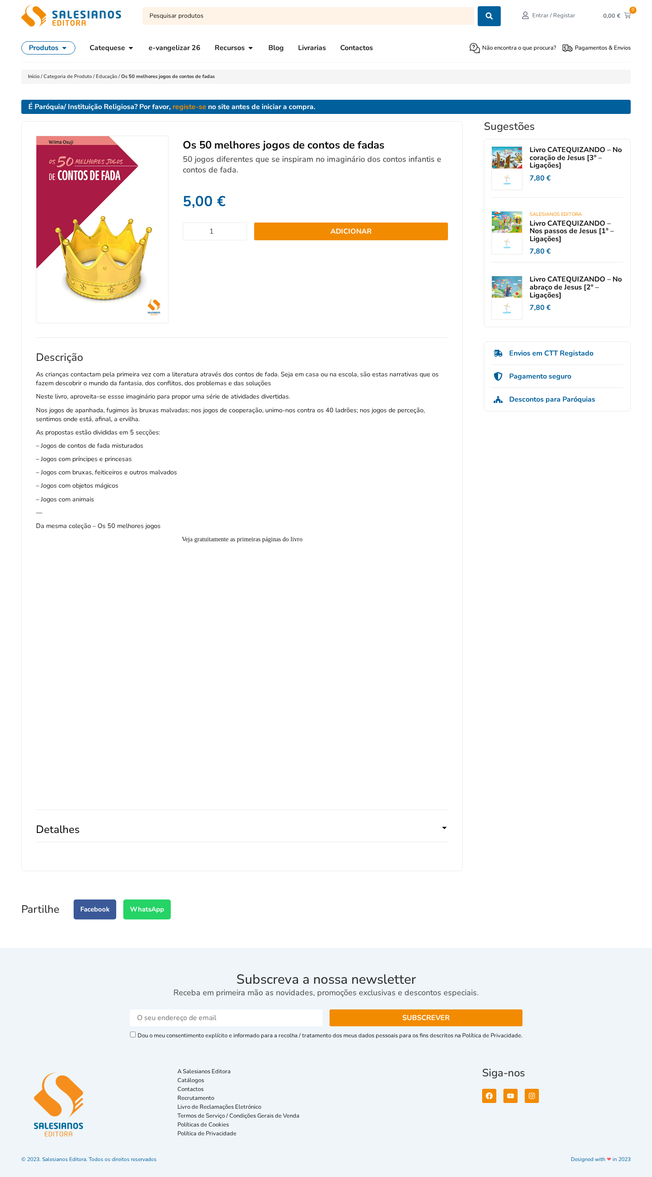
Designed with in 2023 (601, 1159)
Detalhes (58, 829)
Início (34, 76)
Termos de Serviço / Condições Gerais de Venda (239, 1116)
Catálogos (190, 1080)
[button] (242, 833)
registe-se (189, 107)
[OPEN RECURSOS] (250, 48)
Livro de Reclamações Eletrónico (219, 1107)
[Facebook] (489, 1096)
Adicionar (351, 231)
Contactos (190, 1089)
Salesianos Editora (556, 214)
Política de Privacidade (206, 1134)
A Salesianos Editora (204, 1071)
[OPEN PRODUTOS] (64, 48)
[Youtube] (510, 1096)
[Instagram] (532, 1096)
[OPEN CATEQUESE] (130, 48)
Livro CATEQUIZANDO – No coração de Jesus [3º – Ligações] (576, 157)
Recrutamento (195, 1098)
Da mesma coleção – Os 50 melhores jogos (98, 525)
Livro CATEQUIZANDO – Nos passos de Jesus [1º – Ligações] (572, 231)
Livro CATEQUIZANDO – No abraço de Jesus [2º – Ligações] (576, 287)
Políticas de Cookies (203, 1125)
